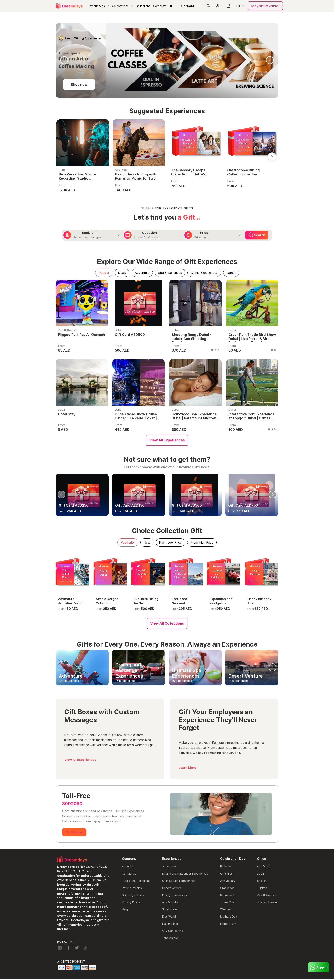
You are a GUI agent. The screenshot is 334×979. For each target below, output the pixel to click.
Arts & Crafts (170, 902)
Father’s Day (228, 923)
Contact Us (129, 873)
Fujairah (262, 888)
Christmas (226, 873)
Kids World (169, 916)
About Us (128, 866)
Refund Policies (132, 888)
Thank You (227, 902)
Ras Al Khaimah (266, 895)
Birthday (225, 866)
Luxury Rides (170, 923)
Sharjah (262, 880)
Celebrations (120, 6)
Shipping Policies (133, 895)
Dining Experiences (174, 895)
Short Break (169, 909)
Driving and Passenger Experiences (185, 873)
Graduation (227, 888)
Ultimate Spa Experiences (178, 880)
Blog (125, 909)
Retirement (227, 895)
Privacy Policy (131, 902)
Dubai (260, 873)
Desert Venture (172, 888)
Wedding (226, 909)
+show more (170, 938)
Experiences (97, 6)
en (238, 6)
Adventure (169, 866)
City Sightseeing (172, 930)
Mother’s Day (228, 916)
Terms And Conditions (136, 880)
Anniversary (227, 880)
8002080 (72, 803)
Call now (76, 832)
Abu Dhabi (263, 866)
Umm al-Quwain (267, 902)
